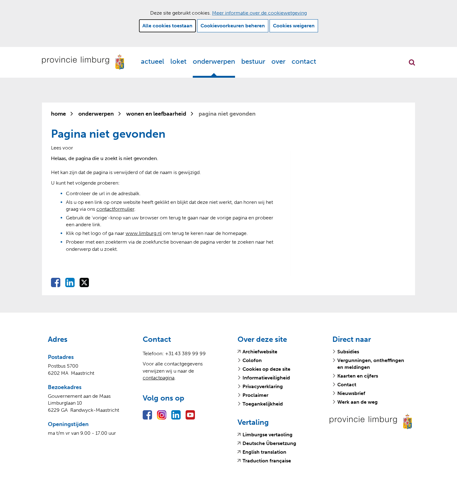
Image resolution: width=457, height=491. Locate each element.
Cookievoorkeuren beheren (233, 26)
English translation (264, 452)
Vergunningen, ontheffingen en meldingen (370, 363)
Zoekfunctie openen (412, 62)
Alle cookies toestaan (167, 26)
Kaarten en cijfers (357, 376)
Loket (178, 61)
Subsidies (348, 352)
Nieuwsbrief (351, 393)
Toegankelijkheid (262, 404)
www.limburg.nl (144, 233)
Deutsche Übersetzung (269, 443)
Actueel (152, 61)
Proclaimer (255, 395)
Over (278, 61)
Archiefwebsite (259, 351)
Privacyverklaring (262, 386)
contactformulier (115, 209)
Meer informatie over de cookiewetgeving (259, 13)
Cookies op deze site (266, 369)
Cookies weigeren (294, 26)
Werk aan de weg (357, 402)
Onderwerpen (214, 61)
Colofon (252, 360)
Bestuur (253, 61)
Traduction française (266, 460)
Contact (304, 61)
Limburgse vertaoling (267, 434)
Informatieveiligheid (266, 378)
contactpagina (158, 378)
